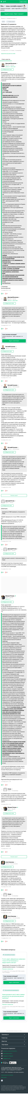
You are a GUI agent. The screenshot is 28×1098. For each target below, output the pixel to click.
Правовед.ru (5, 1034)
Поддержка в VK (6, 1058)
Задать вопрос (23, 1)
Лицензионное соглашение (7, 1075)
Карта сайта (4, 1077)
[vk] (2, 1080)
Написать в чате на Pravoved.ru (10, 1051)
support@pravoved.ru (7, 1053)
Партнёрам (5, 1044)
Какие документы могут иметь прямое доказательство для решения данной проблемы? (13, 996)
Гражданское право (11, 18)
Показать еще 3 (14, 856)
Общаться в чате (7, 69)
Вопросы (3, 18)
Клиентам (4, 1038)
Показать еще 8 (14, 495)
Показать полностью (7, 969)
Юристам (4, 1041)
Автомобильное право (10, 954)
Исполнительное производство (12, 990)
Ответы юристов (6, 59)
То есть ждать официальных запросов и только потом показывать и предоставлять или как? (13, 960)
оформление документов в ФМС (8, 53)
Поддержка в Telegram (8, 1056)
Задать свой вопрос (14, 340)
